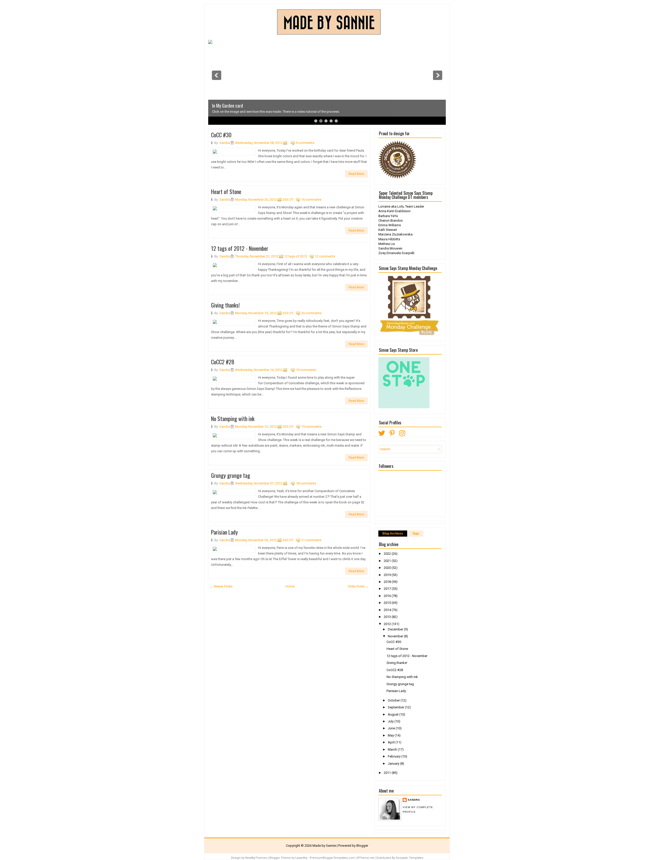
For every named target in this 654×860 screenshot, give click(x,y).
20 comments (311, 313)
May (391, 735)
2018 (388, 582)
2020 (388, 568)
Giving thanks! (225, 305)
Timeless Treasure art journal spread (243, 105)
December (396, 629)
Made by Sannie (324, 845)
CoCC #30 (221, 134)
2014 (388, 610)
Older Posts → (358, 586)
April (391, 742)
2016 (388, 596)
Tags (415, 533)
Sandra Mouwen (390, 248)
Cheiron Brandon (390, 220)
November (396, 636)
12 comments (325, 256)
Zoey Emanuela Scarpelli (396, 253)
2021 (388, 561)
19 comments (311, 426)
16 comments (311, 199)
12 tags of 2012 (295, 256)
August (393, 714)
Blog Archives (392, 533)
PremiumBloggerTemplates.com (332, 857)
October (394, 700)
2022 (388, 554)
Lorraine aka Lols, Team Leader (401, 206)
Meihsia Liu (386, 244)
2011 (388, 773)
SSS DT (288, 199)
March (393, 749)
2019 (388, 575)
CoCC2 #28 (222, 361)
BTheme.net (365, 857)
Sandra (414, 799)
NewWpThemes (256, 857)
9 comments (305, 143)
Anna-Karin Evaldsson (394, 211)
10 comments (306, 370)
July (391, 721)
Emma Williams (389, 225)
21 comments (311, 540)
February (394, 756)
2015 (388, 603)
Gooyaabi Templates (409, 857)
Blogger (362, 845)
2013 (388, 617)
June (392, 728)
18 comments (306, 483)
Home (290, 586)
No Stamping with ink (232, 418)
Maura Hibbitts (389, 239)
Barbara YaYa (388, 216)
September (396, 707)
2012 (388, 624)
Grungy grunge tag (230, 475)
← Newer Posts (221, 586)
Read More (356, 174)
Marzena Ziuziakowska (395, 234)
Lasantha (301, 857)
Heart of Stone (226, 191)
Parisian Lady (224, 532)
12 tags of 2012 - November (239, 248)
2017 (388, 589)
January (394, 763)
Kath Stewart (387, 230)
